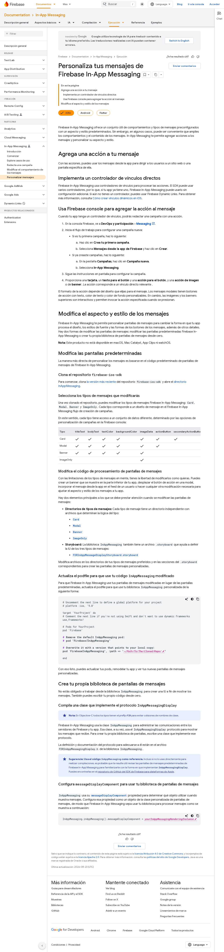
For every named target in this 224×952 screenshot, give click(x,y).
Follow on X (112, 899)
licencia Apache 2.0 (88, 857)
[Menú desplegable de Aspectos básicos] (60, 22)
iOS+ (68, 112)
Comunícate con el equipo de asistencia (182, 888)
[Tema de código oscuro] (192, 599)
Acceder (214, 4)
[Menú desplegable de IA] (74, 22)
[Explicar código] (186, 599)
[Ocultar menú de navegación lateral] (42, 945)
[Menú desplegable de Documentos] (55, 4)
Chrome (111, 930)
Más (65, 4)
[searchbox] (23, 33)
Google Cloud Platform (151, 930)
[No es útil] (198, 56)
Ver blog (110, 888)
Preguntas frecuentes (172, 916)
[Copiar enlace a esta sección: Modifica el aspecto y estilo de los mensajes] (172, 314)
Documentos (43, 4)
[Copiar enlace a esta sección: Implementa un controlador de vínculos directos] (163, 178)
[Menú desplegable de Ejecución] (124, 22)
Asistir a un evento (116, 910)
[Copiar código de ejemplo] (198, 599)
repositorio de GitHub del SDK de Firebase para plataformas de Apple (136, 771)
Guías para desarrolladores (66, 888)
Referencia (138, 22)
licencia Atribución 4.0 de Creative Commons (159, 853)
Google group (168, 899)
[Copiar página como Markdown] (156, 75)
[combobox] (118, 4)
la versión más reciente (101, 382)
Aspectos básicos (45, 22)
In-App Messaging (50, 15)
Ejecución (114, 22)
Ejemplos (156, 22)
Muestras (56, 899)
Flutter (103, 112)
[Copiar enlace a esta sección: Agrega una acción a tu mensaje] (142, 154)
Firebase (62, 56)
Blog (179, 4)
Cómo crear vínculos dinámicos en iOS (117, 198)
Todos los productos (182, 930)
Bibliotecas (57, 905)
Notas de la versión (170, 905)
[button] (20, 60)
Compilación (89, 22)
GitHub (55, 910)
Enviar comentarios (184, 66)
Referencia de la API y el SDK (67, 893)
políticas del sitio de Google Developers (168, 857)
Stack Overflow (168, 893)
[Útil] (192, 56)
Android (85, 112)
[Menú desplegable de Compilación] (101, 22)
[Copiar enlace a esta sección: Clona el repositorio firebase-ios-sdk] (125, 375)
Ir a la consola (196, 4)
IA (69, 22)
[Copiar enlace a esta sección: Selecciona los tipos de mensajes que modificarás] (143, 396)
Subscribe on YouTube (118, 905)
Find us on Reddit (115, 893)
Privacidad (74, 944)
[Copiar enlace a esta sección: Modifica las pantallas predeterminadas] (145, 354)
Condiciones (58, 944)
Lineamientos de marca (173, 910)
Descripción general (16, 22)
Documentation (17, 15)
